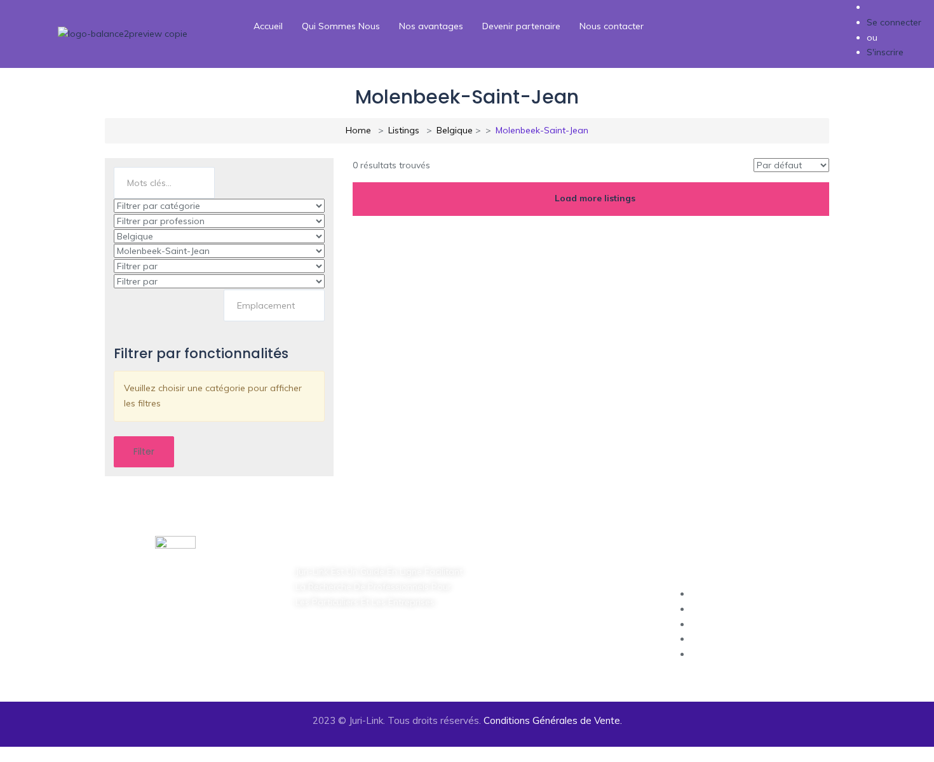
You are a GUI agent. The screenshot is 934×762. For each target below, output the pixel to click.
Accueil (268, 26)
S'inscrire (885, 52)
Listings (403, 130)
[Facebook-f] (311, 649)
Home (358, 130)
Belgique (455, 130)
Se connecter (894, 22)
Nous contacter (611, 26)
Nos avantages (431, 26)
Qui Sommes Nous (341, 26)
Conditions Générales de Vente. (553, 720)
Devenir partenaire (521, 26)
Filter (143, 451)
